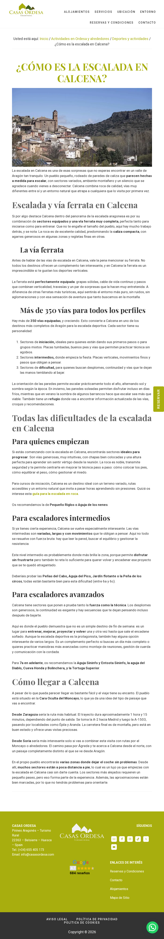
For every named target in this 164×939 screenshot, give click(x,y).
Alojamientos (119, 889)
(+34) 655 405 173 (31, 850)
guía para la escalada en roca (55, 494)
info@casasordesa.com (37, 854)
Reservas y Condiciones (127, 871)
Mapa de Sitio (119, 898)
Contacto (116, 880)
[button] (82, 867)
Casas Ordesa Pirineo (26, 11)
